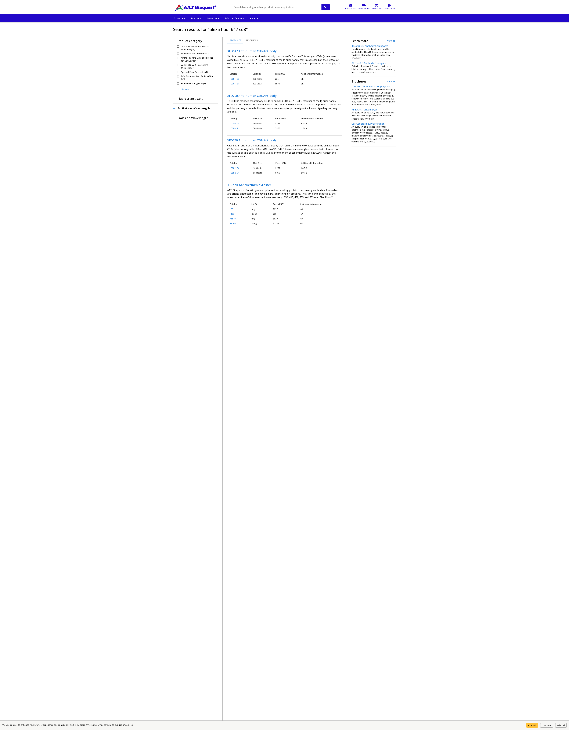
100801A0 (234, 123)
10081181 (234, 83)
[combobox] (276, 7)
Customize (546, 725)
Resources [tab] (252, 40)
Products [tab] (235, 40)
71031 (233, 213)
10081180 (234, 78)
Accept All (532, 725)
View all (391, 40)
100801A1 (234, 128)
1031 (232, 209)
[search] (325, 7)
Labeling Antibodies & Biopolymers (371, 86)
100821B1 (235, 172)
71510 (233, 218)
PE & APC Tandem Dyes (365, 109)
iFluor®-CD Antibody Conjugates (370, 46)
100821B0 (235, 168)
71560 (233, 223)
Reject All (561, 725)
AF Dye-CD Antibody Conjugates (369, 63)
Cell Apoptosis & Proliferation (368, 123)
